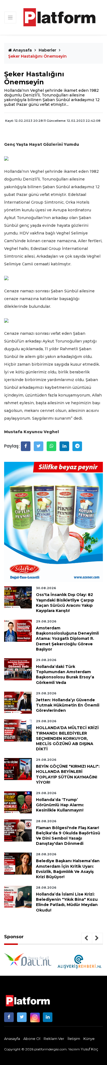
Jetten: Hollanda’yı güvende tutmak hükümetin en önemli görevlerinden (67, 705)
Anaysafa (22, 50)
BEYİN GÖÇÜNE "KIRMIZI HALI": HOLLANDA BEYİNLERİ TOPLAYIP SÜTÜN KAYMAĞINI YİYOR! (68, 774)
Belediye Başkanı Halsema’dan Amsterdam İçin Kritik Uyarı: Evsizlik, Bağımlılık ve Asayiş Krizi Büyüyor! (68, 868)
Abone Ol (31, 1038)
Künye (89, 1038)
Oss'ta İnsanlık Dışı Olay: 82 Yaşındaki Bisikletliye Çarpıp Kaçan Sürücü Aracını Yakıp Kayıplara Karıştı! (65, 602)
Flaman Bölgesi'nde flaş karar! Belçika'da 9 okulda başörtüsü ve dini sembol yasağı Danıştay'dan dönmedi (68, 835)
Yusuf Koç (89, 1049)
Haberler (47, 50)
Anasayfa (12, 1038)
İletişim (73, 1038)
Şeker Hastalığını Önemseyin (37, 56)
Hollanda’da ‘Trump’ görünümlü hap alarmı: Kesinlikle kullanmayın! (60, 805)
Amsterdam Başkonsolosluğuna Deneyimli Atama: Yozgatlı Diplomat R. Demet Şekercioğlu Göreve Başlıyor (67, 638)
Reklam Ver (54, 1038)
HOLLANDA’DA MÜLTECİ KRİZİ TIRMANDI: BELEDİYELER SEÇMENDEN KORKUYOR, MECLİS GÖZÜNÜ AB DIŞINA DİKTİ (67, 738)
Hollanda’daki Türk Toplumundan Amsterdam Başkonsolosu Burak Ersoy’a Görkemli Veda (65, 674)
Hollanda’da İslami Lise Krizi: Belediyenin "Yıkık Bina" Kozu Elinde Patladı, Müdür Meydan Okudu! (67, 902)
